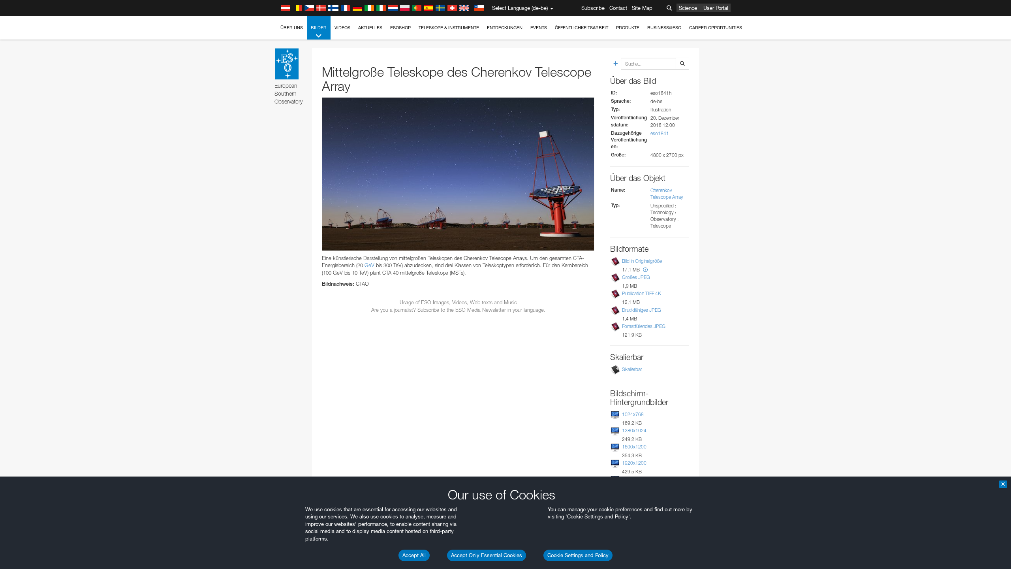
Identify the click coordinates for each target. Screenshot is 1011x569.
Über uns (291, 27)
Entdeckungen (504, 27)
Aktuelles (370, 27)
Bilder (319, 27)
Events (538, 27)
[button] (645, 270)
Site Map (642, 8)
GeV (369, 265)
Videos (342, 27)
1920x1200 (634, 463)
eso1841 (659, 133)
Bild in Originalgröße (642, 261)
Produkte (627, 27)
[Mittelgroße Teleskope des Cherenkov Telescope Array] (458, 174)
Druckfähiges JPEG (641, 310)
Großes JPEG (636, 277)
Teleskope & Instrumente (449, 27)
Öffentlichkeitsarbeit (581, 27)
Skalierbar (632, 369)
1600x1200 (634, 447)
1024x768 (633, 414)
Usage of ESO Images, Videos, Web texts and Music (458, 302)
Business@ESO (664, 27)
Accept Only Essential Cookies (486, 555)
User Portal (715, 8)
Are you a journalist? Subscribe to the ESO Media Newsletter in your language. (458, 310)
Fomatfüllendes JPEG (643, 326)
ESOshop (400, 27)
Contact (618, 8)
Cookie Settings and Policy (578, 555)
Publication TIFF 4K (641, 293)
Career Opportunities (715, 27)
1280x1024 (634, 430)
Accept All (414, 555)
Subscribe (593, 8)
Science (688, 8)
